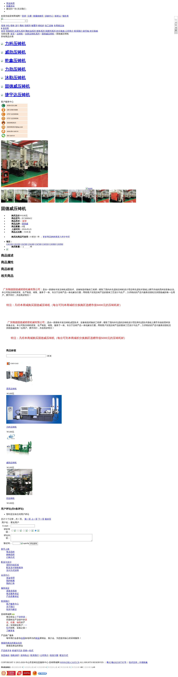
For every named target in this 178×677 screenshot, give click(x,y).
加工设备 (49, 25)
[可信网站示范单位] (8, 675)
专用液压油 (59, 25)
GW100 (9, 244)
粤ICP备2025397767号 (116, 662)
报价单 (65, 16)
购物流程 (10, 554)
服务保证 (5, 588)
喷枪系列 (40, 31)
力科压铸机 (15, 43)
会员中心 (5, 575)
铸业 (37, 638)
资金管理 (10, 578)
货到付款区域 (12, 565)
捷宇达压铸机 (17, 94)
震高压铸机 (11, 389)
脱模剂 (27, 25)
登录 (24, 16)
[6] (75, 202)
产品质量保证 (12, 596)
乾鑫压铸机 (15, 60)
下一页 (41, 519)
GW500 (38, 244)
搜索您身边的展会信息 (11, 643)
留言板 (86, 31)
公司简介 (69, 31)
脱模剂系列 (50, 31)
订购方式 (10, 557)
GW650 (45, 244)
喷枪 (12, 25)
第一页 (27, 519)
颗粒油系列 (31, 31)
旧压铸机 (10, 498)
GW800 (52, 244)
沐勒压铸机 (15, 77)
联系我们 (78, 31)
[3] (34, 202)
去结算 (6, 28)
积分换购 (60, 31)
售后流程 (10, 552)
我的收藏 (10, 580)
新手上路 (5, 549)
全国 (23, 638)
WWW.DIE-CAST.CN (69, 662)
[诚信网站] (23, 675)
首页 (3, 31)
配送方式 (64, 655)
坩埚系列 (10, 31)
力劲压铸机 (15, 69)
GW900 (59, 244)
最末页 (48, 519)
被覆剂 (34, 25)
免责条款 (5, 655)
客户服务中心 (12, 604)
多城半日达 (17, 650)
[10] (129, 202)
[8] (102, 202)
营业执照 (10, 3)
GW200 (16, 244)
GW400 (31, 244)
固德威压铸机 (48, 34)
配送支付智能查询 (14, 567)
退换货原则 (11, 591)
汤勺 (17, 25)
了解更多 (10, 630)
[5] (61, 202)
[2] (21, 202)
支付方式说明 (12, 570)
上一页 (34, 519)
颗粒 (22, 25)
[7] (88, 202)
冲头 (8, 25)
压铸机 (20, 34)
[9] (115, 202)
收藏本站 (10, 6)
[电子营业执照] (39, 675)
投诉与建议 (11, 609)
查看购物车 (38, 16)
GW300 (24, 244)
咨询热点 (25, 655)
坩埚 (3, 25)
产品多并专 (6, 650)
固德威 (25, 224)
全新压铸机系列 (32, 34)
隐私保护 (15, 655)
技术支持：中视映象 (138, 662)
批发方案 (54, 655)
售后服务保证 (12, 594)
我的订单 (10, 583)
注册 (29, 16)
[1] (7, 202)
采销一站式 (28, 650)
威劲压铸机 (15, 52)
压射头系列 (20, 31)
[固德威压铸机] (24, 186)
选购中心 (49, 16)
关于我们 (10, 607)
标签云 (58, 16)
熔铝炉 (41, 25)
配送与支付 (6, 562)
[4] (48, 202)
